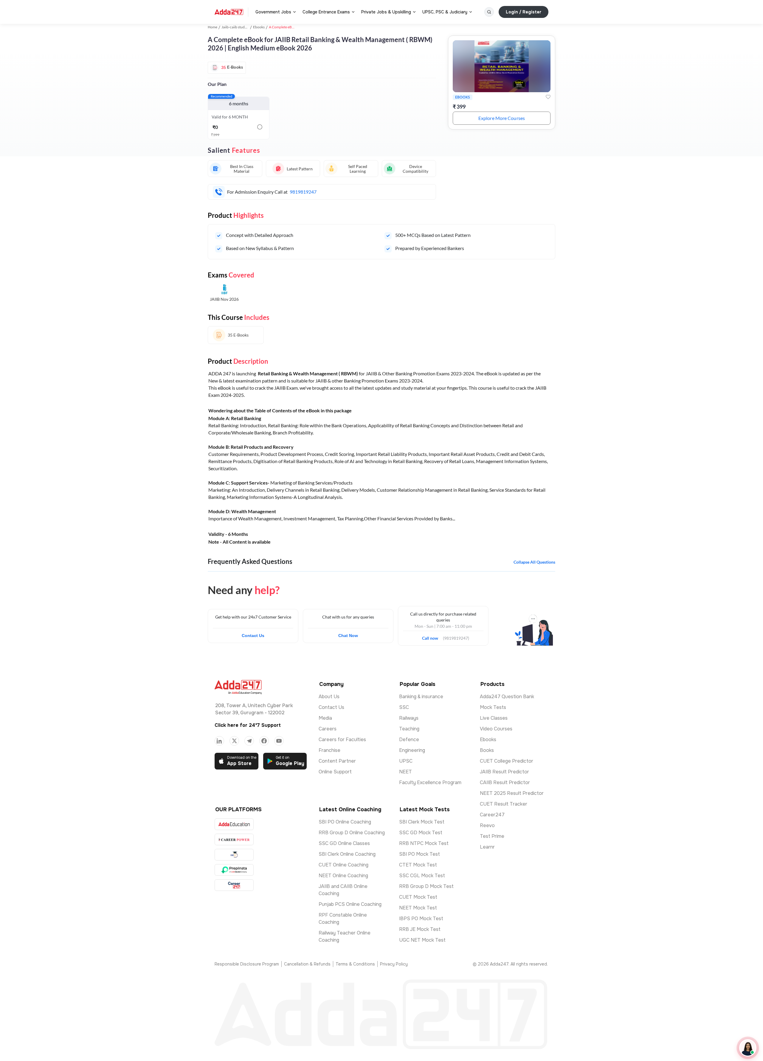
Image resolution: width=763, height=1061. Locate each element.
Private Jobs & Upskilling (386, 12)
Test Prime (492, 836)
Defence (409, 739)
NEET (405, 772)
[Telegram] (249, 741)
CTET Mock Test (418, 865)
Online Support (335, 772)
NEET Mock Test (418, 908)
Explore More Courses (501, 118)
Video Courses (496, 729)
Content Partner (337, 761)
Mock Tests (493, 707)
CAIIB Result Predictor (505, 782)
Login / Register (523, 12)
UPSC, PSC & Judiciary (444, 12)
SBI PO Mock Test (419, 854)
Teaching (409, 729)
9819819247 (303, 192)
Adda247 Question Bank (507, 696)
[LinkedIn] (219, 741)
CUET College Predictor (506, 761)
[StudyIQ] (234, 854)
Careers (327, 729)
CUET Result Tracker (503, 804)
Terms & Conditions (355, 964)
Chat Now (348, 635)
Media (325, 718)
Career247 (492, 815)
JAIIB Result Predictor (504, 772)
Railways (408, 718)
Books (487, 750)
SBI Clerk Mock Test (421, 822)
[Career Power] (234, 839)
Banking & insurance (421, 696)
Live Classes (494, 718)
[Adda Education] (234, 824)
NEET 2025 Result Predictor (512, 793)
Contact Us (253, 635)
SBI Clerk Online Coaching (347, 854)
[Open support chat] (747, 1048)
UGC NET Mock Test (422, 940)
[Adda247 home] (229, 12)
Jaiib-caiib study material (240, 27)
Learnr (487, 847)
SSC (404, 707)
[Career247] (234, 885)
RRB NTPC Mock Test (424, 843)
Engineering (412, 750)
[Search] (489, 12)
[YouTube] (279, 741)
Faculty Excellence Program (430, 782)
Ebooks (259, 27)
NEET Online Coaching (343, 875)
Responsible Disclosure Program (247, 964)
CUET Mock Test (418, 897)
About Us (329, 696)
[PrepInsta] (234, 870)
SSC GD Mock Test (420, 832)
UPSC (405, 761)
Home (212, 27)
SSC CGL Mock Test (422, 875)
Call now (432, 636)
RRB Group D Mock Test (426, 886)
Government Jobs (273, 12)
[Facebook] (264, 741)
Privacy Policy (394, 964)
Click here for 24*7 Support (248, 725)
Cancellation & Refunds (307, 964)
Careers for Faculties (342, 739)
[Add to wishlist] (548, 97)
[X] (234, 741)
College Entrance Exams (326, 12)
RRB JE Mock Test (420, 929)
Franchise (329, 750)
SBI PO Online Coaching (345, 822)
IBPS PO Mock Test (421, 918)
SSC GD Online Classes (344, 843)
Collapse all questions (534, 562)
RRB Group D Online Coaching (352, 832)
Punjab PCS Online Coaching (350, 904)
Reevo (487, 825)
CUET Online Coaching (343, 865)
